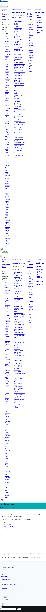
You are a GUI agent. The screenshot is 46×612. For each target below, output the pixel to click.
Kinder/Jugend (18, 21)
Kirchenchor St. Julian (19, 104)
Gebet (10, 528)
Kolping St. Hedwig (18, 136)
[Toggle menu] (1, 5)
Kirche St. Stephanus (7, 152)
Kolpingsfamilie (18, 127)
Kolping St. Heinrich (18, 137)
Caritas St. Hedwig (18, 77)
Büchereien (17, 60)
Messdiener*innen (18, 47)
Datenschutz (6, 597)
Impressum (5, 596)
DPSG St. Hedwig (18, 24)
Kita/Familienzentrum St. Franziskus (7, 188)
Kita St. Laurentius (7, 217)
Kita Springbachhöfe (7, 170)
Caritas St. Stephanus (19, 83)
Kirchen (7, 103)
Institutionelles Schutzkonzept (9, 584)
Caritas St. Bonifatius (19, 73)
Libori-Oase (17, 153)
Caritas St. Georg (18, 75)
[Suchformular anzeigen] (1, 249)
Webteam (7, 60)
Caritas (16, 68)
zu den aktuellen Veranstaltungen (31, 514)
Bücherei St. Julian (18, 67)
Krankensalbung (31, 45)
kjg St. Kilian (17, 36)
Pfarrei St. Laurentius (7, 87)
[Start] (0, 507)
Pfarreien (7, 64)
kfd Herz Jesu (17, 113)
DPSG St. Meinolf (18, 28)
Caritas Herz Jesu (18, 70)
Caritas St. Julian (18, 80)
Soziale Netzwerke (6, 579)
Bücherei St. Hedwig (19, 65)
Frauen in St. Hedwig (19, 144)
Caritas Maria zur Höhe (19, 72)
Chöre (15, 90)
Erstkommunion (31, 29)
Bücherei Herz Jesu (18, 62)
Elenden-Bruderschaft (19, 142)
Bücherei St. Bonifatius (19, 64)
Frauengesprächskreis (19, 122)
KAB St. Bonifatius (18, 57)
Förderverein (17, 26)
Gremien (7, 46)
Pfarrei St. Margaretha (7, 95)
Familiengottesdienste (31, 57)
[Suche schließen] (1, 607)
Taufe (30, 22)
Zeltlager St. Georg (18, 50)
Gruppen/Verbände (18, 12)
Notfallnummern (6, 583)
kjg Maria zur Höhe (18, 34)
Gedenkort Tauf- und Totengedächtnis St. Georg (19, 150)
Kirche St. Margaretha (7, 144)
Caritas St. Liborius (18, 81)
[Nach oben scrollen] (1, 604)
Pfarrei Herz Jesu (8, 526)
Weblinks (4, 588)
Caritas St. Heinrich (18, 78)
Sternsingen (17, 49)
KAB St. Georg (17, 59)
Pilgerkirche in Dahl (18, 155)
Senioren (16, 157)
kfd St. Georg (17, 119)
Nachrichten (39, 12)
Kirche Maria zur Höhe (7, 115)
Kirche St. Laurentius (7, 139)
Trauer (31, 60)
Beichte (31, 42)
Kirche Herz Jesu (9, 519)
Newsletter (5, 576)
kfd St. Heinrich (17, 121)
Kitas (6, 160)
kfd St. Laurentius (18, 124)
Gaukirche (7, 108)
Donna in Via (17, 140)
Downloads (5, 574)
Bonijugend (16, 23)
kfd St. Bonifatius (18, 114)
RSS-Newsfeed (6, 578)
